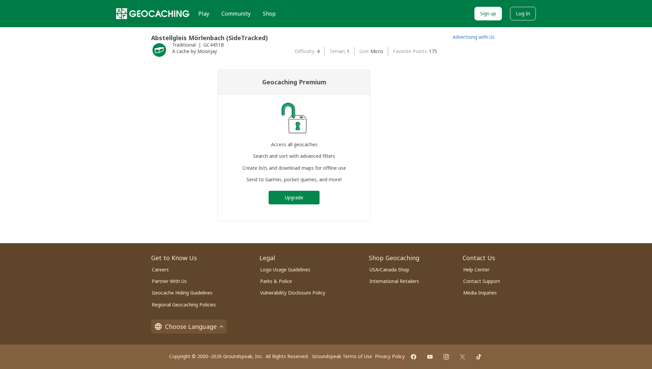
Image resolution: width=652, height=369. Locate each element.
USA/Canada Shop (389, 269)
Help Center (476, 269)
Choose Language (191, 326)
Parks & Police (276, 281)
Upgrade (294, 197)
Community (236, 13)
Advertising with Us (474, 37)
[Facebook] (414, 356)
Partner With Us (169, 281)
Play (203, 13)
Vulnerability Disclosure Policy (292, 292)
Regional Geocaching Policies (184, 304)
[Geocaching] (152, 13)
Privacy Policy (390, 356)
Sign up (488, 13)
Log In (523, 13)
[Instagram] (446, 356)
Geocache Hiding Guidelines (182, 292)
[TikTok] (479, 356)
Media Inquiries (480, 292)
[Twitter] (462, 356)
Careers (160, 269)
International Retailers (394, 281)
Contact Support (481, 281)
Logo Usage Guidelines (285, 269)
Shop (269, 13)
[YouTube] (430, 356)
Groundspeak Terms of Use (342, 356)
